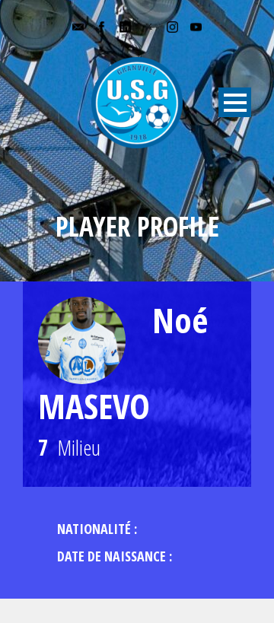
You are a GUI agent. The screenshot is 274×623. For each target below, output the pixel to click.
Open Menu (234, 102)
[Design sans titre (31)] (82, 340)
